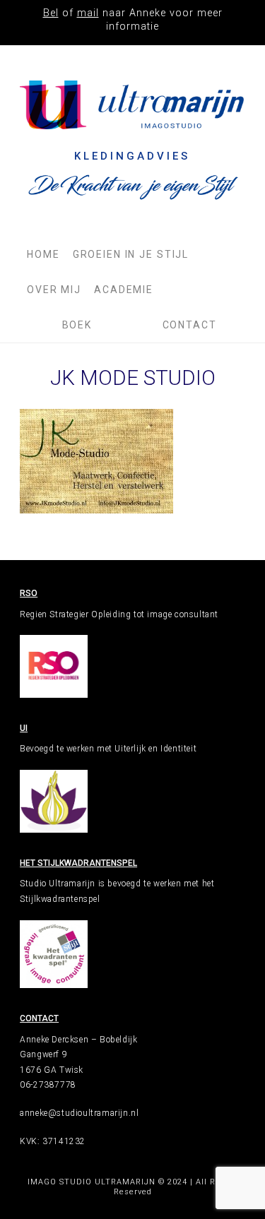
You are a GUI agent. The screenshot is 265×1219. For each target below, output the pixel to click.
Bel (51, 13)
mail (88, 13)
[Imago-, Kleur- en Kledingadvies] (132, 105)
